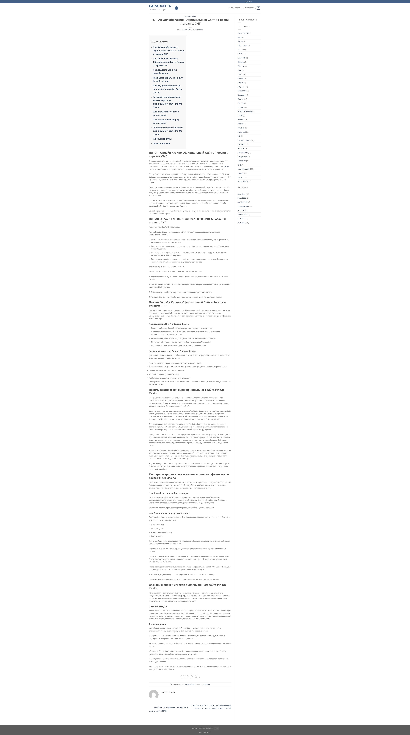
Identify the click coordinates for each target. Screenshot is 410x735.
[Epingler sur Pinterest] (194, 676)
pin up (226, 166)
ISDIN (240, 116)
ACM (240, 37)
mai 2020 (241, 218)
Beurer (240, 54)
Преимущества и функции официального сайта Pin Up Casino (167, 89)
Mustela (241, 128)
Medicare (241, 120)
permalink (207, 684)
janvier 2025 (242, 202)
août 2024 (242, 210)
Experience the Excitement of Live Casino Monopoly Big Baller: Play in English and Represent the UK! (211, 707)
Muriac (240, 124)
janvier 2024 (242, 214)
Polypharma (242, 157)
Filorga (240, 107)
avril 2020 (241, 223)
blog (239, 70)
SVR (240, 165)
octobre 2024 (243, 206)
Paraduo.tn (160, 6)
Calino (240, 74)
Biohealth (241, 58)
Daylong (241, 87)
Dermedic (241, 95)
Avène (240, 50)
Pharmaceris (243, 153)
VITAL (240, 177)
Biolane (241, 62)
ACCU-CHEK (243, 33)
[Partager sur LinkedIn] (198, 676)
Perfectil (241, 148)
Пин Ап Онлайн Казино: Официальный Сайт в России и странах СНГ (168, 50)
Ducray (240, 99)
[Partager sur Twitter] (186, 676)
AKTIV (240, 41)
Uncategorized (190, 16)
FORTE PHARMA (245, 111)
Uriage (240, 173)
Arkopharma (242, 46)
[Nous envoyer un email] (260, 1)
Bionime (241, 66)
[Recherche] (176, 8)
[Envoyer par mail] (190, 676)
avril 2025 (241, 194)
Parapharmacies (244, 140)
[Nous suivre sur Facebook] (254, 1)
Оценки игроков (161, 143)
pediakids (241, 144)
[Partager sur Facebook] (182, 676)
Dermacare (242, 91)
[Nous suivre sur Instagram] (256, 1)
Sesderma (242, 161)
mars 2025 (242, 198)
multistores (199, 30)
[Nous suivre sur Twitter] (258, 1)
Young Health (243, 181)
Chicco (240, 83)
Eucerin (241, 103)
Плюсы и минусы (162, 139)
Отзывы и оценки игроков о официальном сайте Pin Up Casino (168, 131)
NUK (240, 136)
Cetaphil (241, 78)
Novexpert (242, 132)
